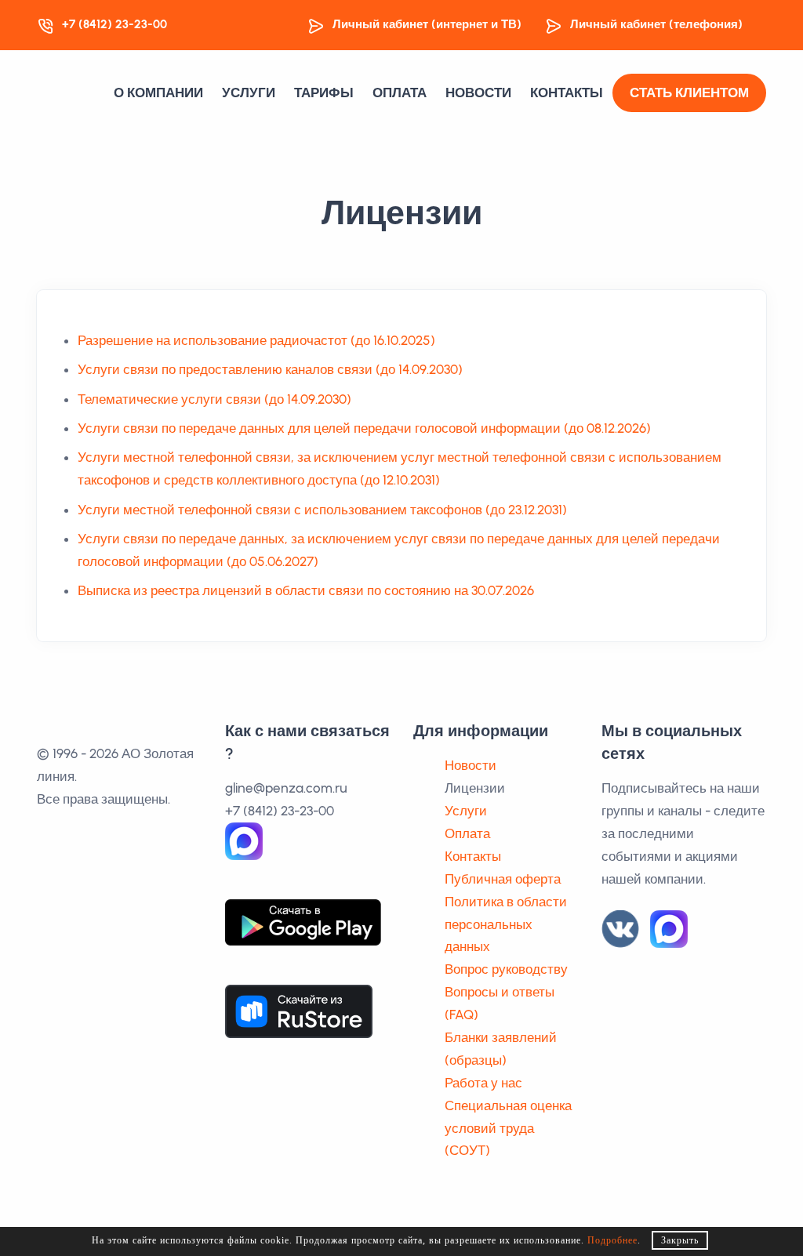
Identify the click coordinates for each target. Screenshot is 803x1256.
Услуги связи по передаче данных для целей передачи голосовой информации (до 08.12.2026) (364, 428)
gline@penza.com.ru (286, 788)
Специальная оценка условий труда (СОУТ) (508, 1128)
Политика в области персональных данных (506, 924)
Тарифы (324, 92)
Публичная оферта (503, 879)
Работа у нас (483, 1083)
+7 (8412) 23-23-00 (114, 24)
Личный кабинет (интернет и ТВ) (426, 24)
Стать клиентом (689, 92)
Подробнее (612, 1240)
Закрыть (680, 1240)
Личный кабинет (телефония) (656, 24)
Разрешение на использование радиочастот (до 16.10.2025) (256, 340)
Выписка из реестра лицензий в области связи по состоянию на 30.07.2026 (306, 590)
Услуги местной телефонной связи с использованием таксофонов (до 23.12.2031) (322, 509)
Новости (478, 92)
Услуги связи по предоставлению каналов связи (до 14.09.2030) (270, 369)
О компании (158, 92)
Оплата (399, 92)
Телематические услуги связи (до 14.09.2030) (214, 399)
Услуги (248, 92)
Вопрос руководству (506, 969)
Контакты (566, 92)
